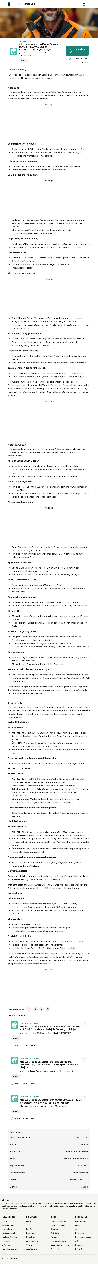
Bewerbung (30, 1237)
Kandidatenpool (8, 1233)
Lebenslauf (30, 1233)
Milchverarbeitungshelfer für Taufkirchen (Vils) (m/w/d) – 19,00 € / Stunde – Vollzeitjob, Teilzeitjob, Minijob (50, 1028)
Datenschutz (80, 1233)
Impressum (79, 1245)
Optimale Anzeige (58, 1225)
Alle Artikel (55, 1249)
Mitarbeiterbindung (58, 1241)
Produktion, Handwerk (29, 1023)
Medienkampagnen (9, 1249)
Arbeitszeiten (31, 1249)
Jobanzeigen (7, 1229)
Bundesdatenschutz (83, 1237)
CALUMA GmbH (25, 41)
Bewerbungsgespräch (59, 1221)
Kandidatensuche (9, 1225)
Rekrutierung (56, 1229)
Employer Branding (9, 1237)
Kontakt (78, 1249)
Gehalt (29, 1245)
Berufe (29, 1229)
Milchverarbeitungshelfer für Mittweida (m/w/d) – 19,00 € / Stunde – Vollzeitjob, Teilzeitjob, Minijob (51, 1101)
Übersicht (5, 1221)
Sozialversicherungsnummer (62, 1245)
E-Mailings (6, 1245)
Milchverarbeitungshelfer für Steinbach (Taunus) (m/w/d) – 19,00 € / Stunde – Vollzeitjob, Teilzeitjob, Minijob (49, 1064)
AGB (77, 1241)
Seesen (84, 1144)
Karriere (54, 1237)
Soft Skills (55, 1233)
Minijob (23, 60)
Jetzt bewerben (77, 49)
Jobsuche (30, 1225)
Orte (77, 1229)
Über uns (78, 1225)
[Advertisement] (49, 123)
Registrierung (80, 1221)
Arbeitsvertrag (32, 1241)
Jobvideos (6, 1241)
